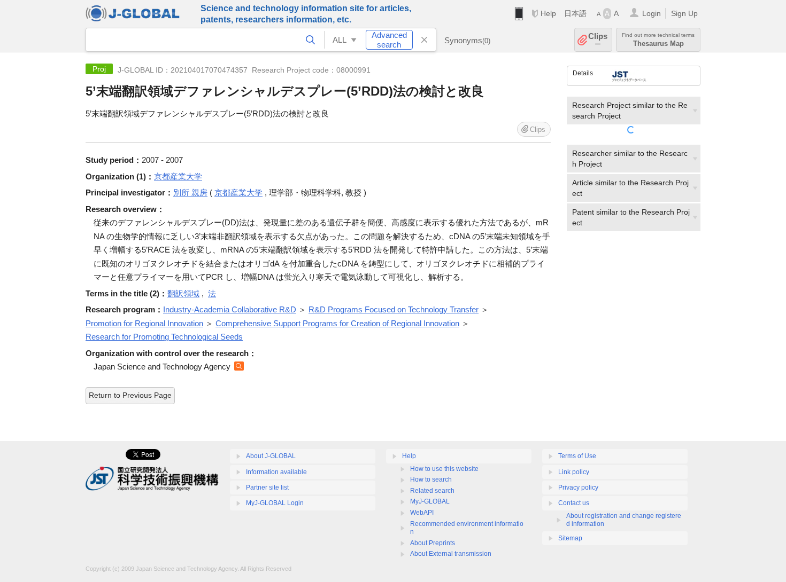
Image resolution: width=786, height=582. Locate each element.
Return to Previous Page (130, 395)
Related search (432, 490)
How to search (431, 479)
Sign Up (684, 13)
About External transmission (450, 553)
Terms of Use (577, 456)
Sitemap (570, 538)
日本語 (575, 13)
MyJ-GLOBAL (430, 501)
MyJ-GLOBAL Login (275, 503)
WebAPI (422, 512)
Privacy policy (578, 487)
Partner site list (267, 487)
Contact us (573, 503)
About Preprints (432, 543)
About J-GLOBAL (271, 456)
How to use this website (444, 469)
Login (651, 13)
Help (548, 13)
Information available (276, 472)
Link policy (573, 472)
